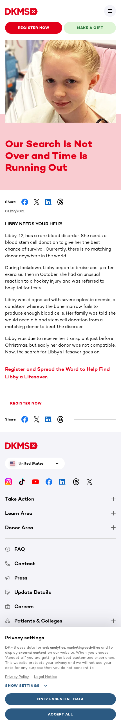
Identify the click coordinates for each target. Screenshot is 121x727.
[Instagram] (8, 481)
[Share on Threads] (60, 202)
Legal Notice (45, 676)
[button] (110, 11)
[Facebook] (49, 481)
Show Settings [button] (22, 685)
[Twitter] (89, 481)
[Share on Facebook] (24, 202)
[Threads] (76, 481)
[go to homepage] (21, 11)
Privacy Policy (17, 676)
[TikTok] (22, 481)
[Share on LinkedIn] (48, 202)
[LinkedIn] (62, 481)
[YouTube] (35, 481)
